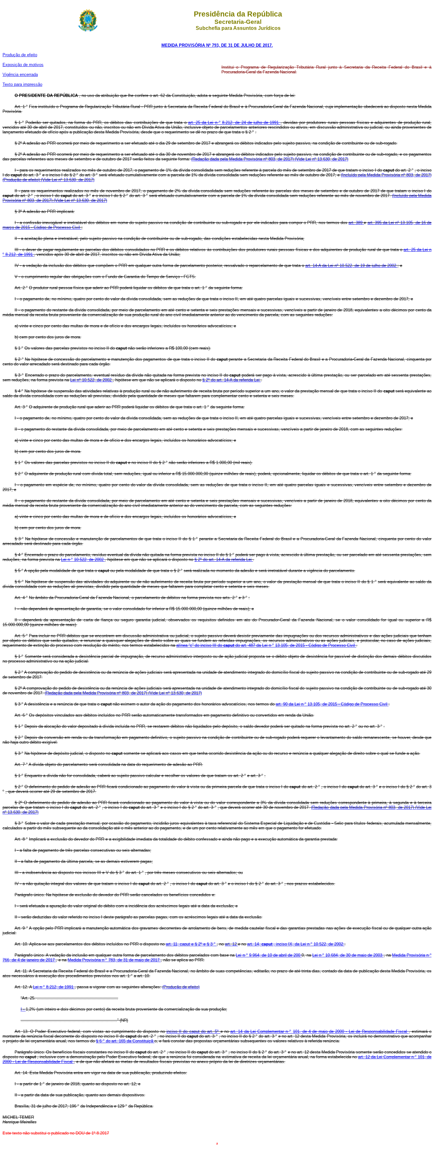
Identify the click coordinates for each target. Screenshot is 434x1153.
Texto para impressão (22, 84)
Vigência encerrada (20, 74)
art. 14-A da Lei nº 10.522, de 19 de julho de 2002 (351, 265)
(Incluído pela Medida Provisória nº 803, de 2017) (386, 175)
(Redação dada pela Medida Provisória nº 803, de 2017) (243, 159)
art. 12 (231, 944)
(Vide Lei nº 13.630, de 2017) (321, 159)
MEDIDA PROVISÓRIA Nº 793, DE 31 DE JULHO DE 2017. (217, 45)
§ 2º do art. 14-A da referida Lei (231, 380)
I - (23, 1009)
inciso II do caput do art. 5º (193, 1031)
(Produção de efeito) (22, 179)
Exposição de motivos (23, 64)
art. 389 (356, 222)
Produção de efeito (20, 54)
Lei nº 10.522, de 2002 (91, 380)
